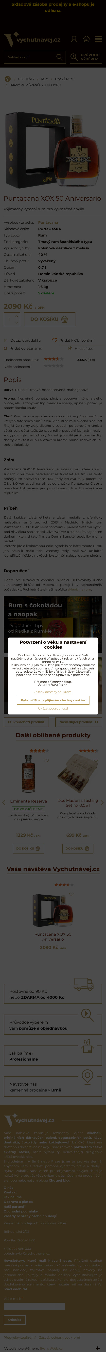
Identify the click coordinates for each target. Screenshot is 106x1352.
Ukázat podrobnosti (53, 708)
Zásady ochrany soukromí (53, 692)
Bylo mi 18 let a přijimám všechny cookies (53, 700)
